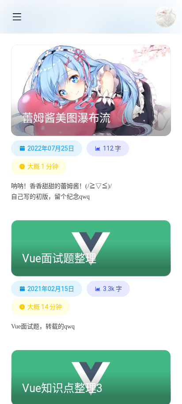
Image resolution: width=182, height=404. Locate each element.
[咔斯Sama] (165, 16)
